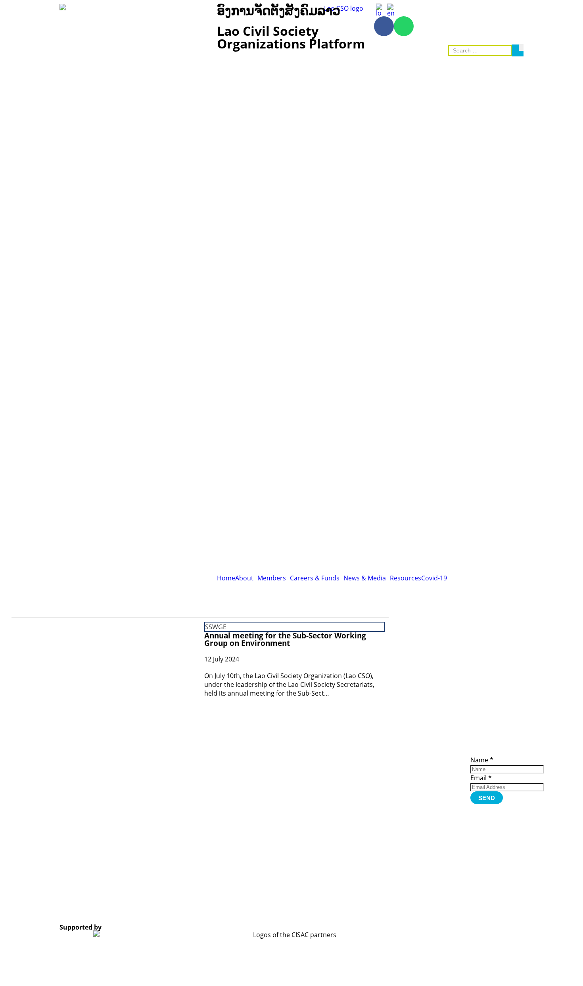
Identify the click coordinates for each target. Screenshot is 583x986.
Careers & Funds (314, 578)
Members (271, 578)
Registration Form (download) (380, 766)
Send (486, 798)
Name (481, 760)
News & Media (364, 578)
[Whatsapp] (404, 26)
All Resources (374, 775)
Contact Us (428, 792)
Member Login (433, 776)
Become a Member (426, 767)
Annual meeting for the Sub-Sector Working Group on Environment (285, 639)
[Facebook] (384, 26)
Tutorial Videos (376, 758)
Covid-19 (434, 578)
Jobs (419, 781)
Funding (424, 787)
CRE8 (283, 907)
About (244, 578)
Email (481, 777)
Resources (405, 578)
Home (226, 578)
